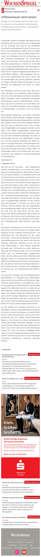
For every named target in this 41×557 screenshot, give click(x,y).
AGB (31, 545)
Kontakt (20, 542)
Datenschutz (13, 545)
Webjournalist (34, 548)
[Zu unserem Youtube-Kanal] (24, 552)
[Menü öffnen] (2, 3)
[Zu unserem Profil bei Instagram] (17, 552)
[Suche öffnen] (39, 3)
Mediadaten (29, 542)
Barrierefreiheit (7, 548)
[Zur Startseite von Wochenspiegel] (20, 2)
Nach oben (6, 349)
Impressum (23, 545)
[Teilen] (38, 10)
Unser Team (11, 542)
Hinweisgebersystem (21, 548)
